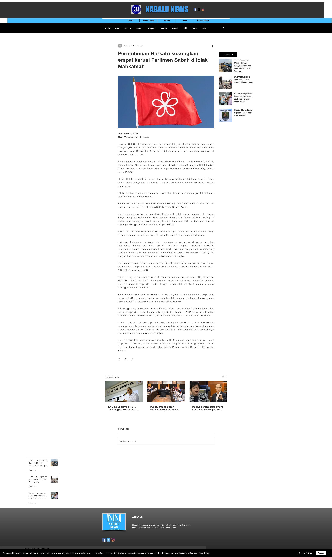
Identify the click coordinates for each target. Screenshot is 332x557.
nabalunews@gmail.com (40, 548)
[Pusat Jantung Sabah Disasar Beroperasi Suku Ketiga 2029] (166, 391)
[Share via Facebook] (119, 359)
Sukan (195, 28)
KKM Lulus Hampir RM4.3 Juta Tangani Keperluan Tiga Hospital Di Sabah (123, 408)
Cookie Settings (305, 553)
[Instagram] (203, 9)
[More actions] (212, 45)
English (175, 28)
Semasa (128, 28)
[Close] (328, 553)
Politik (185, 28)
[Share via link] (132, 359)
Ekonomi (139, 28)
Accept (321, 553)
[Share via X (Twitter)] (125, 359)
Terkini (107, 28)
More (204, 28)
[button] (223, 28)
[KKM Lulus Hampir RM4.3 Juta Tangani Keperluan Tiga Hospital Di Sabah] (124, 391)
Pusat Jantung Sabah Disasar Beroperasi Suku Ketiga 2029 (164, 408)
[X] (199, 9)
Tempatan (151, 28)
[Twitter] (108, 540)
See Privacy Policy (201, 553)
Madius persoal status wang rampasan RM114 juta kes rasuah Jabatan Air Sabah (207, 408)
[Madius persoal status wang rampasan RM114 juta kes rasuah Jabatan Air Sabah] (208, 391)
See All (224, 376)
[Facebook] (195, 9)
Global (117, 28)
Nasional (164, 28)
